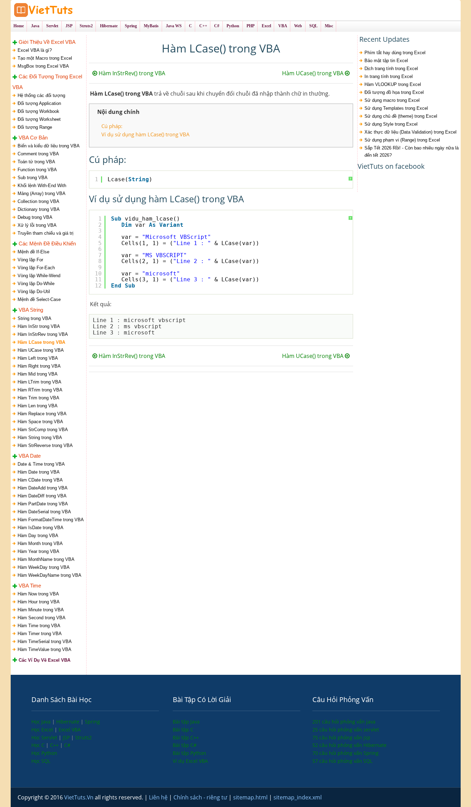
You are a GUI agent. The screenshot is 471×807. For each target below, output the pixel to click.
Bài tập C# (185, 745)
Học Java (41, 721)
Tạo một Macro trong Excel (45, 58)
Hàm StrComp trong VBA (43, 429)
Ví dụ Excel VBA (190, 761)
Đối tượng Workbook (38, 111)
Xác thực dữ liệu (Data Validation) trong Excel (410, 132)
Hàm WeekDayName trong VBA (49, 575)
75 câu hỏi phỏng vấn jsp (341, 737)
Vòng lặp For (30, 259)
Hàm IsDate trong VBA (40, 527)
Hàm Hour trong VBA (39, 601)
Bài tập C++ (186, 737)
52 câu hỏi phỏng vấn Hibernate (349, 745)
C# (67, 745)
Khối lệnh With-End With (42, 185)
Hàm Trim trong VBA (38, 397)
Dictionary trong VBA (39, 209)
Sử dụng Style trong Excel (391, 124)
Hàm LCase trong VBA (41, 342)
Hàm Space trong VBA (40, 421)
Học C (38, 745)
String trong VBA (34, 318)
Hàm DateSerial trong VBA (44, 511)
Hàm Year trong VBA (38, 551)
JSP (67, 737)
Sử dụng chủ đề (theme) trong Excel (400, 116)
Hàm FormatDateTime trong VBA (51, 519)
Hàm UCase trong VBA (41, 350)
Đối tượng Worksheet (39, 119)
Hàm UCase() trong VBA (313, 73)
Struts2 (83, 737)
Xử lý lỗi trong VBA (37, 225)
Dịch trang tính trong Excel (391, 68)
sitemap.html (251, 797)
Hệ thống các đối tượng (41, 95)
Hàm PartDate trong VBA (43, 503)
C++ (55, 745)
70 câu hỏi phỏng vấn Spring (345, 753)
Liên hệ (159, 797)
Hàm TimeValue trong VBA (44, 649)
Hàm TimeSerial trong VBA (45, 641)
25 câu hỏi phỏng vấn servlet (345, 729)
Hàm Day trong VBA (38, 535)
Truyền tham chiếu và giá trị (45, 233)
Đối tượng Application (39, 103)
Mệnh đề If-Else (33, 251)
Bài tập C (183, 729)
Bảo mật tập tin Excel (386, 60)
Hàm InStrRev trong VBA (43, 334)
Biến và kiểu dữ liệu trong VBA (49, 145)
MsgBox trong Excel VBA (43, 66)
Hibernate (68, 721)
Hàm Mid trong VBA (38, 374)
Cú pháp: (111, 126)
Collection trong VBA (38, 201)
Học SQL (40, 761)
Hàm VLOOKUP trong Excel (392, 84)
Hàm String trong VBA (40, 437)
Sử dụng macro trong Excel (392, 100)
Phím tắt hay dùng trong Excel (394, 52)
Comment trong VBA (38, 153)
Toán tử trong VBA (36, 161)
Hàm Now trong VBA (38, 593)
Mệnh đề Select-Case (39, 299)
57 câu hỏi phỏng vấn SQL (342, 761)
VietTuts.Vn (79, 797)
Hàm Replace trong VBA (42, 413)
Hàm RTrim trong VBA (40, 389)
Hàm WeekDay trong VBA (44, 567)
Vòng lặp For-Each (36, 267)
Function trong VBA (37, 169)
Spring (92, 721)
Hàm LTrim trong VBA (39, 382)
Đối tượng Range (35, 127)
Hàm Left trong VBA (38, 358)
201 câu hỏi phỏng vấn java (343, 721)
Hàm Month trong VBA (40, 543)
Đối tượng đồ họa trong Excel (394, 92)
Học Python (44, 753)
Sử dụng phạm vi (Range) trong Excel (402, 140)
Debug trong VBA (35, 217)
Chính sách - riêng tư (201, 797)
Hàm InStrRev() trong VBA (131, 73)
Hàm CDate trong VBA (40, 480)
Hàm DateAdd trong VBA (43, 487)
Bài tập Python (189, 753)
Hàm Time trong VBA (39, 625)
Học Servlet (45, 737)
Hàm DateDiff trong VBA (42, 495)
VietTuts (69, 10)
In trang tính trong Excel (388, 76)
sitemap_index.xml (297, 797)
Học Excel (42, 729)
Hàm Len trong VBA (38, 405)
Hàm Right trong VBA (39, 366)
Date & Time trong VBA (41, 464)
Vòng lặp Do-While (36, 283)
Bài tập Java (186, 721)
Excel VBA (70, 729)
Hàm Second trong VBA (42, 617)
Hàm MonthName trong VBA (46, 559)
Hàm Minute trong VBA (41, 609)
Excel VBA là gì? (35, 50)
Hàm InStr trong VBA (39, 326)
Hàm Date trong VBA (39, 472)
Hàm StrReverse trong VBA (45, 445)
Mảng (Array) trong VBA (42, 193)
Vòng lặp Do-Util (34, 291)
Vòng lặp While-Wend (39, 275)
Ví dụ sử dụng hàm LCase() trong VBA (145, 134)
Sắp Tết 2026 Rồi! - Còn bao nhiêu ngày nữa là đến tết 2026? (411, 151)
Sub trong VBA (33, 177)
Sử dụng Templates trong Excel (396, 108)
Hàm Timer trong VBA (40, 633)
